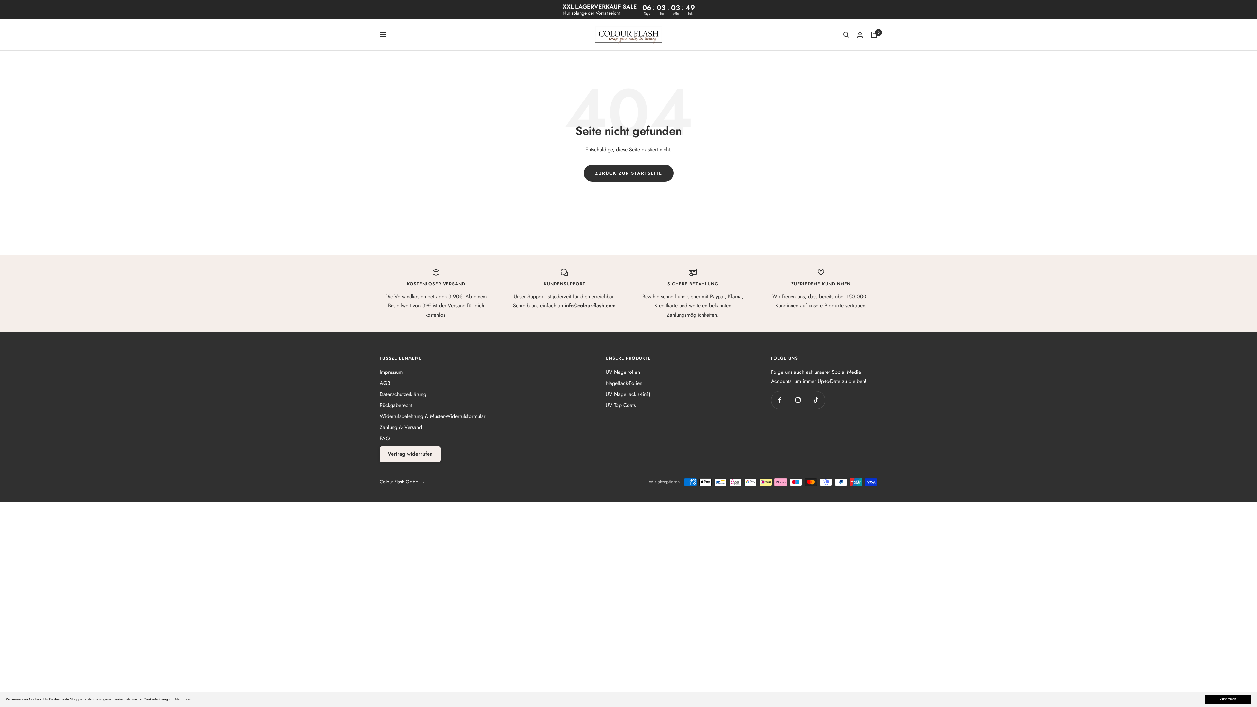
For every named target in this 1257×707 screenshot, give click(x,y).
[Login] (860, 35)
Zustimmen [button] (1228, 699)
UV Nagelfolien (623, 372)
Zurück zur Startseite (628, 173)
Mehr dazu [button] (183, 699)
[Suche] (846, 35)
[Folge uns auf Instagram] (798, 400)
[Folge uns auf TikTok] (816, 400)
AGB (385, 383)
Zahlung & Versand (401, 427)
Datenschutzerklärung (403, 394)
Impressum (391, 372)
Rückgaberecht (396, 405)
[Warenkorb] (874, 35)
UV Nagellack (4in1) (628, 394)
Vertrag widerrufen (410, 454)
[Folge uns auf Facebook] (780, 400)
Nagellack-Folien (624, 383)
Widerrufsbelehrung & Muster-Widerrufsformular (432, 416)
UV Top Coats (621, 405)
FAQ (385, 438)
